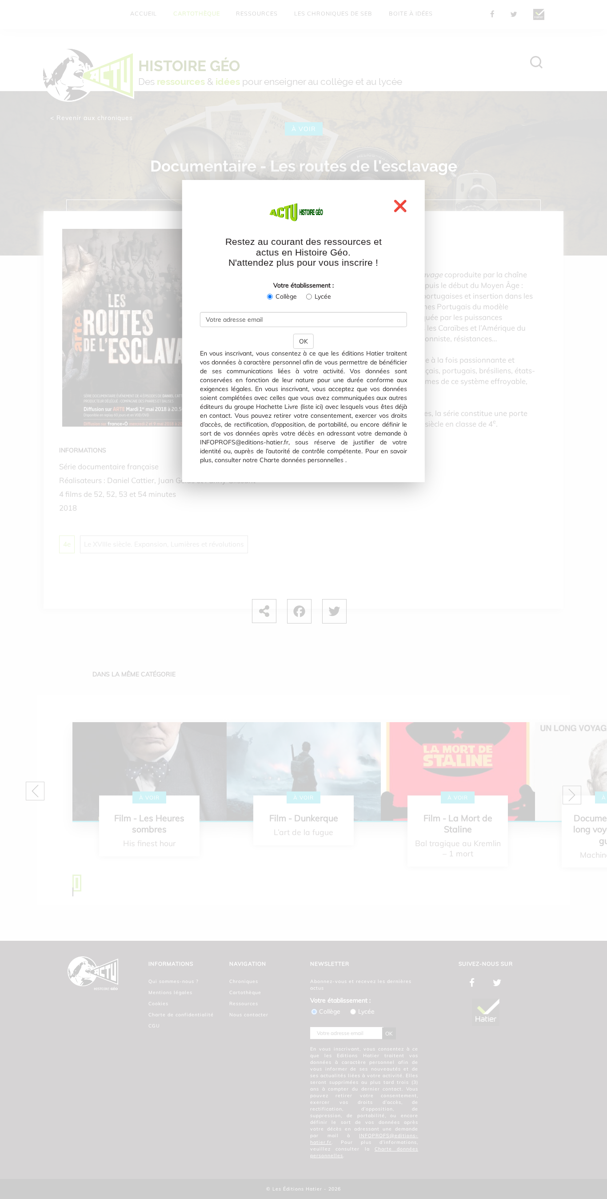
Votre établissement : (303, 285)
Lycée (323, 296)
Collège (286, 296)
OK (303, 341)
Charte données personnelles (301, 460)
